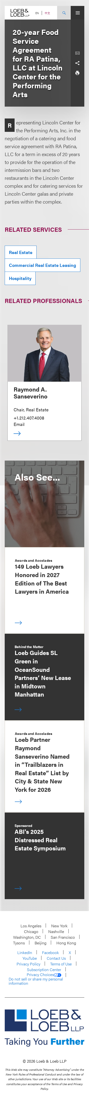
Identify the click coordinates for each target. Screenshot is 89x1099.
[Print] (77, 73)
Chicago (31, 931)
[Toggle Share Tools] (77, 63)
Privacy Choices (40, 974)
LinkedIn (24, 952)
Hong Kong (66, 943)
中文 (47, 13)
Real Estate (20, 252)
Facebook (50, 952)
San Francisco (63, 937)
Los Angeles (31, 926)
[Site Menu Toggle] (77, 13)
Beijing (40, 943)
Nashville (56, 931)
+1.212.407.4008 (29, 418)
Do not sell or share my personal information (36, 981)
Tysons (19, 943)
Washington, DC (27, 937)
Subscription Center (44, 969)
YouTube (29, 958)
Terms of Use (61, 964)
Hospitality (20, 278)
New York (59, 926)
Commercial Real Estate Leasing (42, 265)
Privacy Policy (28, 964)
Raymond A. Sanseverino (30, 392)
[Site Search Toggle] (64, 13)
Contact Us (56, 958)
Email (19, 424)
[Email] (77, 53)
